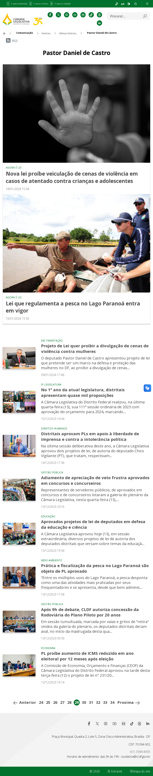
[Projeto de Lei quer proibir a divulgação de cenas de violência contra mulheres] (19, 358)
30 (84, 702)
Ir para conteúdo (17, 3)
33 (105, 702)
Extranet (116, 771)
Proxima (125, 702)
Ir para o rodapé (61, 3)
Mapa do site (141, 771)
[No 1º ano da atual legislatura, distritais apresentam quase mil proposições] (19, 402)
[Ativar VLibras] (117, 4)
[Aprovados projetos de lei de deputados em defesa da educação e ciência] (19, 534)
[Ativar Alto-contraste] (129, 4)
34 (112, 702)
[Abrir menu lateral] (147, 4)
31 (91, 702)
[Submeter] (145, 16)
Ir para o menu (39, 3)
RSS (15, 41)
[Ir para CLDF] (22, 19)
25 (48, 702)
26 (55, 702)
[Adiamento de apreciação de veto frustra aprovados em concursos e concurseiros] (19, 490)
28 (69, 702)
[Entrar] (135, 4)
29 (77, 702)
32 (98, 702)
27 (62, 702)
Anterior (27, 702)
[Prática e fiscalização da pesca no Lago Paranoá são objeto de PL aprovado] (19, 578)
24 (41, 702)
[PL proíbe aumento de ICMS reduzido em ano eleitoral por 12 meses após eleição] (19, 665)
